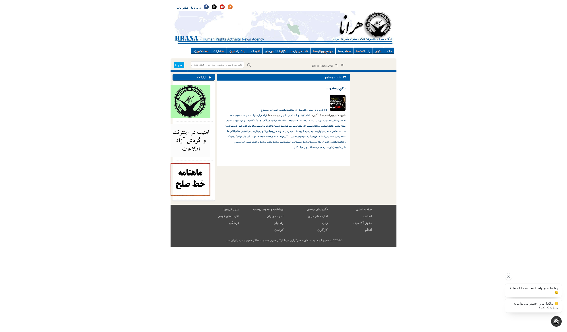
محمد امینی (303, 141)
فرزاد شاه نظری (321, 136)
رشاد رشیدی (237, 125)
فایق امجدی (333, 136)
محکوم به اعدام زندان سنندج (324, 141)
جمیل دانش (333, 125)
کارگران (322, 230)
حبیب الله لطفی (305, 125)
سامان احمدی (331, 131)
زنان (325, 223)
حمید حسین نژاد (277, 125)
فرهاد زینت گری (292, 136)
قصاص (268, 136)
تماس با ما (182, 7)
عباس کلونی (266, 131)
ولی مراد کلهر (300, 147)
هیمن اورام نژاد (330, 147)
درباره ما (196, 7)
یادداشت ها (363, 51)
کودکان (279, 230)
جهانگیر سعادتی (320, 125)
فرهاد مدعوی (277, 136)
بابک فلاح (255, 120)
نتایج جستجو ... (336, 88)
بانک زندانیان (237, 51)
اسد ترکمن (308, 120)
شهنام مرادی (291, 131)
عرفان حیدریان (253, 131)
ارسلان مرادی (319, 120)
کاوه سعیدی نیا (257, 136)
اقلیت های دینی (318, 216)
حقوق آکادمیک (362, 223)
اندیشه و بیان (275, 216)
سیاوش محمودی (317, 131)
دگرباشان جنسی (317, 209)
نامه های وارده (299, 51)
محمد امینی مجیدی (288, 141)
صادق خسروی (278, 131)
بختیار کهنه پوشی (241, 120)
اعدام (294, 115)
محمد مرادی (260, 141)
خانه (389, 51)
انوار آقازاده (266, 120)
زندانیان (285, 115)
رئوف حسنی (263, 125)
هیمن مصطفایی (314, 147)
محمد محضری (272, 141)
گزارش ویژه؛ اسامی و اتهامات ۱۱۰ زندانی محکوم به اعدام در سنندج (294, 109)
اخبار (378, 51)
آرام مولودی (261, 115)
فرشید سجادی (307, 136)
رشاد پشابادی (250, 125)
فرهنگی (234, 223)
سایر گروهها (231, 209)
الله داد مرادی (278, 120)
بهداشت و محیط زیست (268, 209)
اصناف (367, 216)
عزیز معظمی (240, 131)
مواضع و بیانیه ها (323, 51)
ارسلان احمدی (333, 120)
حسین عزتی (292, 125)
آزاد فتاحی (251, 115)
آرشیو (301, 115)
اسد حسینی (297, 120)
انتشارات (219, 51)
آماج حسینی (240, 115)
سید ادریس (303, 131)
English (179, 65)
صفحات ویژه (201, 51)
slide (308, 115)
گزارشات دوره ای (275, 51)
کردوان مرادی (243, 136)
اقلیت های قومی (228, 216)
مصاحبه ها (344, 51)
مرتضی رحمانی (247, 141)
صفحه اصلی (364, 209)
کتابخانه (255, 51)
